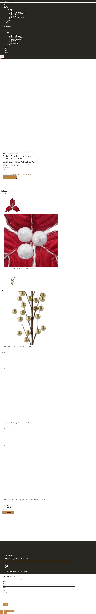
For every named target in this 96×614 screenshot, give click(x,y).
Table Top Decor (13, 19)
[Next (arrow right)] (5, 613)
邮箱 (4, 585)
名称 (4, 581)
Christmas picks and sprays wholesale (7, 1)
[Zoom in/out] (12, 611)
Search (2, 54)
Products (6, 7)
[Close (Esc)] (1, 611)
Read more (8, 271)
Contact (6, 28)
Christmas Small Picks (17, 152)
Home (4, 152)
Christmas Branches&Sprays (15, 174)
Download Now (8, 512)
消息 (4, 590)
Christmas (9, 152)
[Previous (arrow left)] (1, 613)
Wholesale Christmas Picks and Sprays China (13, 550)
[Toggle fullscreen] (9, 611)
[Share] (5, 611)
